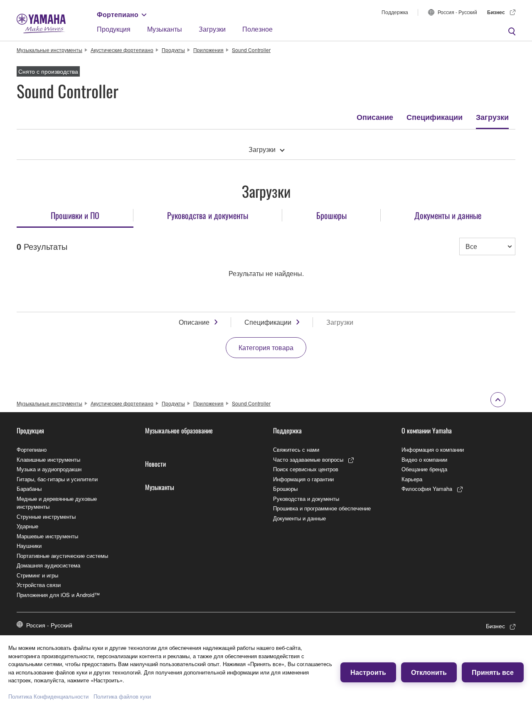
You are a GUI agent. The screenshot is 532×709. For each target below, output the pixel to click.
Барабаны (29, 489)
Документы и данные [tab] (447, 215)
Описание (375, 117)
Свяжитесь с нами (296, 449)
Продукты (173, 49)
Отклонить (429, 672)
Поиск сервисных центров (305, 469)
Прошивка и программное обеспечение (322, 508)
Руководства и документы (306, 499)
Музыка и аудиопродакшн (49, 469)
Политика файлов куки (122, 696)
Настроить (368, 672)
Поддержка (395, 11)
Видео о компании (424, 459)
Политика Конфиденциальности (48, 696)
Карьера (411, 479)
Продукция (114, 29)
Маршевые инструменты (47, 536)
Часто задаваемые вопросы (308, 459)
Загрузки (212, 29)
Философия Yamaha (426, 489)
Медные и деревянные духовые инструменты (57, 503)
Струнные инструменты (46, 516)
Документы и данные (299, 518)
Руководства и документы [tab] (207, 215)
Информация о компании (432, 449)
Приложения (208, 49)
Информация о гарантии (303, 479)
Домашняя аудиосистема (48, 565)
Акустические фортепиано (122, 49)
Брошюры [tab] (331, 215)
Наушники (29, 546)
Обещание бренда (424, 469)
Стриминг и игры (37, 575)
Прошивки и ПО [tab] (75, 215)
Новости (155, 464)
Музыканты (164, 29)
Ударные (27, 526)
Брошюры (285, 489)
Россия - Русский (457, 11)
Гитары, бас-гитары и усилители (57, 479)
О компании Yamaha (426, 430)
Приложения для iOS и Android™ (58, 595)
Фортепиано (117, 14)
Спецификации (434, 117)
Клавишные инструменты (48, 459)
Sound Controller (251, 49)
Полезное (257, 29)
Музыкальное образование (179, 430)
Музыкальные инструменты (49, 49)
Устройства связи (39, 585)
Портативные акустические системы (62, 556)
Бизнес (496, 12)
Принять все (493, 672)
